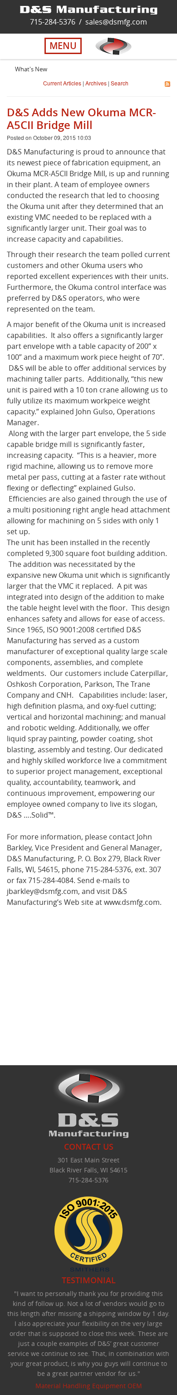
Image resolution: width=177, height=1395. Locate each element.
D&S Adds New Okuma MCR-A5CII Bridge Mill (81, 118)
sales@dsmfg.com (116, 22)
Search (119, 83)
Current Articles (62, 83)
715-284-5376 (52, 22)
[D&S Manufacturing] (88, 9)
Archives (96, 83)
